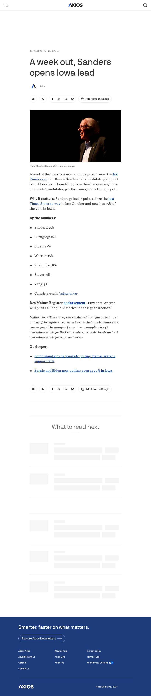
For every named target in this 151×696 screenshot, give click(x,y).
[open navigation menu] (6, 5)
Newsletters (61, 651)
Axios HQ (59, 663)
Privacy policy (94, 651)
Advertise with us (26, 657)
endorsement (74, 303)
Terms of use (93, 657)
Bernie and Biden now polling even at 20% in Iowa (73, 370)
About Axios (24, 651)
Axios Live (60, 657)
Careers (22, 663)
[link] (33, 99)
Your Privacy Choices (97, 663)
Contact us (23, 669)
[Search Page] (145, 5)
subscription (68, 293)
